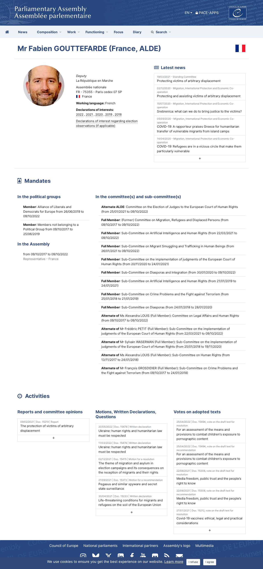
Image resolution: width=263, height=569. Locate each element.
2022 (79, 114)
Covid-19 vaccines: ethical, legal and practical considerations (209, 517)
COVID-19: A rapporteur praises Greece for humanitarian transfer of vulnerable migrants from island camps (198, 125)
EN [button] (187, 13)
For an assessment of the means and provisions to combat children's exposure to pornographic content (208, 430)
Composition (47, 32)
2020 (99, 114)
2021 (89, 114)
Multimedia (204, 546)
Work (71, 32)
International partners (140, 546)
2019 (108, 114)
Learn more (173, 562)
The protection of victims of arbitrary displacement (47, 426)
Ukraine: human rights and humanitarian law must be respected (130, 431)
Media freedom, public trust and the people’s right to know (208, 477)
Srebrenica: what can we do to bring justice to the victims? (199, 107)
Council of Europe (63, 546)
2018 (118, 114)
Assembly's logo (176, 546)
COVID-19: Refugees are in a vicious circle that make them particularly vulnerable (199, 145)
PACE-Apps (209, 13)
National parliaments (100, 546)
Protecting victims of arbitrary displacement (188, 79)
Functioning (94, 32)
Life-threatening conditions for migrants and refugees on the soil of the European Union (130, 501)
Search (161, 32)
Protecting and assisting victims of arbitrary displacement (198, 92)
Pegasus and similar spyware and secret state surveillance (130, 484)
